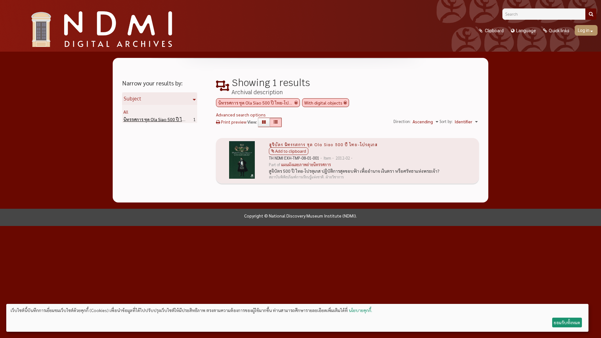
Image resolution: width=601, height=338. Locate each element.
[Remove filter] (296, 103)
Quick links (559, 30)
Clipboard (494, 30)
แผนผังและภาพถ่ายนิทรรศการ (306, 164)
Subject (132, 98)
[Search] (590, 14)
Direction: (402, 121)
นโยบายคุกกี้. (360, 310)
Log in (584, 30)
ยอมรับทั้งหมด (567, 322)
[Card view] (264, 122)
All (125, 112)
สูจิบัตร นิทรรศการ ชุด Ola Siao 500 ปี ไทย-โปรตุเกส (323, 144)
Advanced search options (241, 114)
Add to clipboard (290, 151)
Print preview (233, 122)
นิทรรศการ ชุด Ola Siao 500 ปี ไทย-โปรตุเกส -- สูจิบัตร (183, 119)
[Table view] (276, 122)
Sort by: (446, 121)
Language (526, 30)
